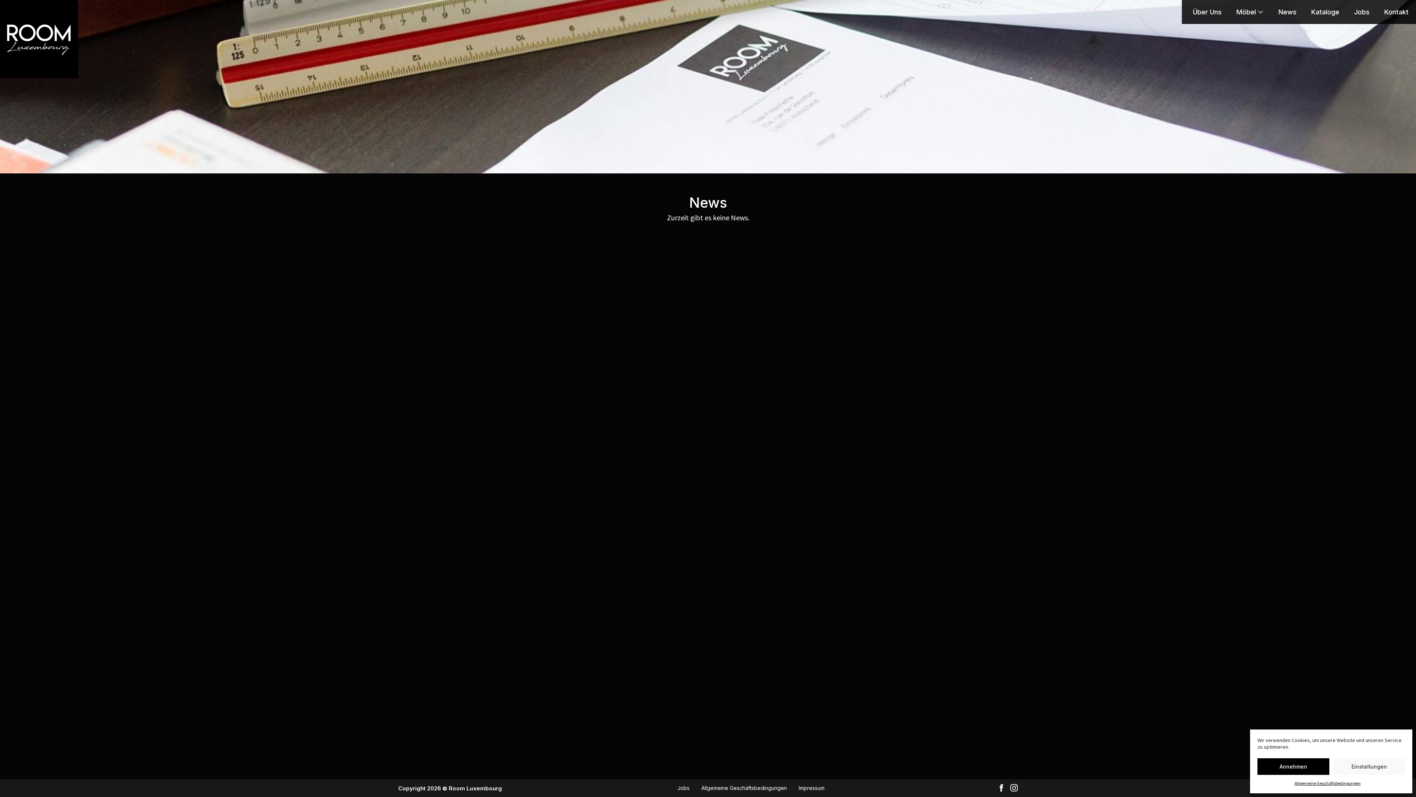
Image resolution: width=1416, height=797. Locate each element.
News (1287, 12)
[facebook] (1001, 788)
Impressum (812, 788)
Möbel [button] (1246, 12)
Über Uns (1207, 12)
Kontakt (1396, 12)
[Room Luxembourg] (39, 39)
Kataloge (1325, 12)
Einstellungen (1369, 766)
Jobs (1362, 12)
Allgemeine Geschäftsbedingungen (1328, 783)
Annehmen (1293, 766)
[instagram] (1014, 788)
